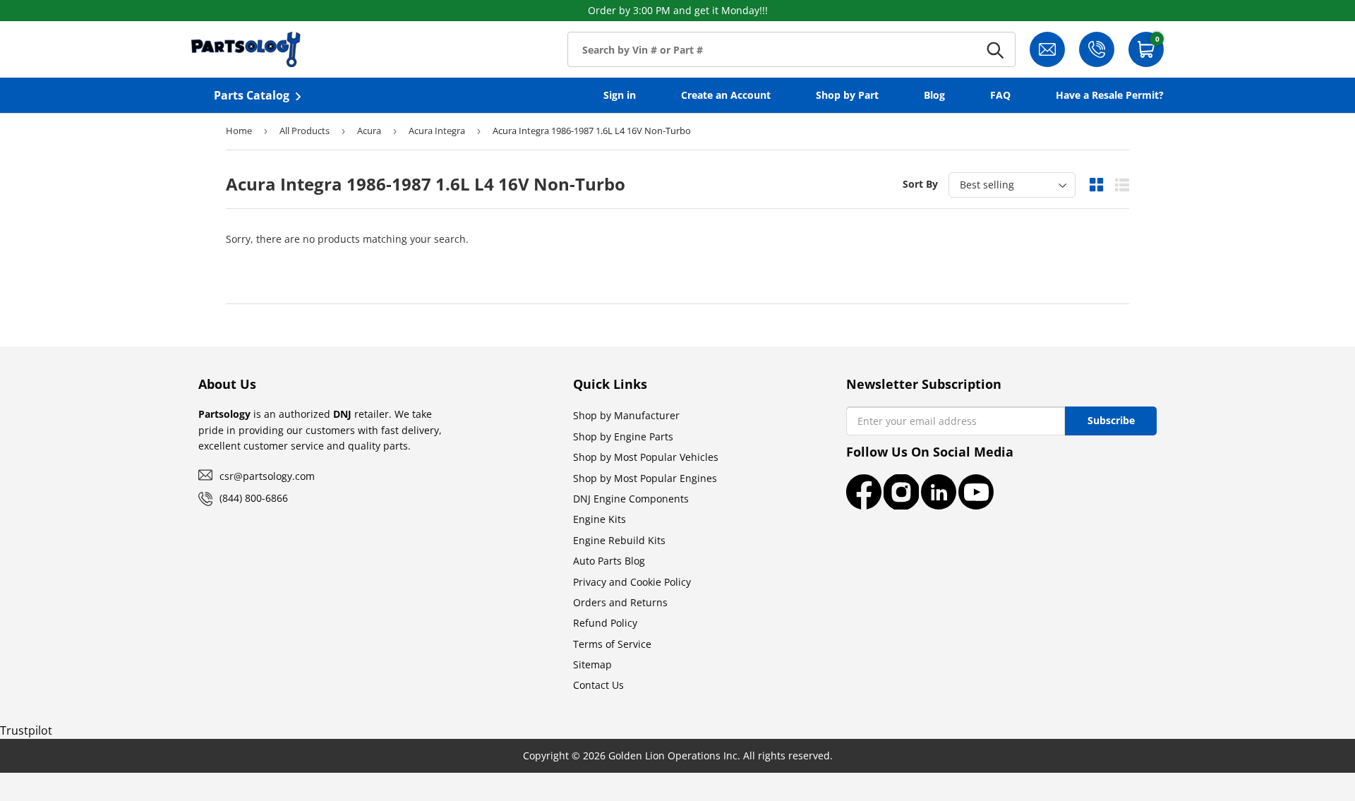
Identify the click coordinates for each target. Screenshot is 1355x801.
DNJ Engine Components (631, 498)
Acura (369, 130)
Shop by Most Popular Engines (645, 478)
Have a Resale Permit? (1110, 95)
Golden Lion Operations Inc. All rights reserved (719, 755)
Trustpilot (26, 730)
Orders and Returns (620, 602)
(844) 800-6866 (253, 498)
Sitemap (592, 664)
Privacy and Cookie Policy (632, 582)
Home (239, 130)
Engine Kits (599, 519)
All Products (304, 130)
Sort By (920, 184)
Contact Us (598, 685)
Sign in (619, 95)
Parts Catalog (251, 95)
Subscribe (1111, 420)
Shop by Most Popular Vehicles (645, 457)
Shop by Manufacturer (626, 415)
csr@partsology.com (267, 476)
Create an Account (726, 95)
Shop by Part (847, 95)
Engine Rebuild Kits (619, 540)
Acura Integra (437, 130)
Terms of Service (612, 644)
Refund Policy (605, 623)
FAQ (1000, 95)
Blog (934, 95)
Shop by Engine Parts (623, 436)
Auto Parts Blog (609, 560)
